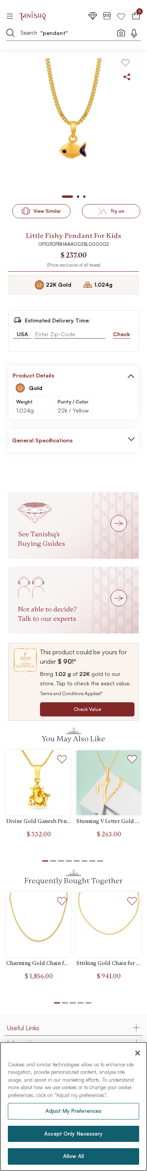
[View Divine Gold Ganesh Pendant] (38, 782)
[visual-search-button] (121, 32)
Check (121, 334)
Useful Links (23, 1028)
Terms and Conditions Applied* (71, 693)
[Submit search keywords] (10, 32)
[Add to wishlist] (62, 760)
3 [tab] (73, 1002)
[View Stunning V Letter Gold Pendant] (108, 782)
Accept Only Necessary (73, 1133)
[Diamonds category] (93, 15)
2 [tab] (65, 1002)
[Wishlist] (121, 15)
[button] (130, 375)
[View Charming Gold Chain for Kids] (38, 924)
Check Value (87, 709)
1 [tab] (57, 1002)
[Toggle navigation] (12, 16)
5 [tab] (88, 1002)
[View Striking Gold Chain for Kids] (108, 924)
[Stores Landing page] (107, 15)
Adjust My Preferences (73, 1111)
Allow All (73, 1156)
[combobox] (68, 34)
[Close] (137, 1053)
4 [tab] (80, 1002)
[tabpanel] (73, 124)
